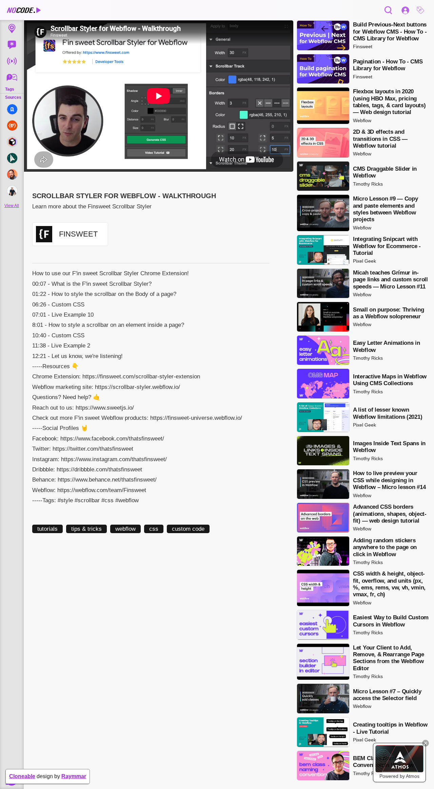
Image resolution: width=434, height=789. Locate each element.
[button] (422, 10)
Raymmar (73, 776)
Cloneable (22, 776)
